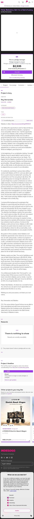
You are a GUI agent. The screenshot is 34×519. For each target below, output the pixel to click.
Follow (17, 72)
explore (9, 393)
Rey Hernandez (7, 12)
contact (9, 102)
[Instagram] (9, 458)
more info (3, 102)
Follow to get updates (10, 380)
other (3, 114)
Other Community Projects (8, 107)
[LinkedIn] (11, 458)
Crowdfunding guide (23, 367)
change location (24, 6)
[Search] (19, 2)
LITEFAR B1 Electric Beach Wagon (14, 431)
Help (13, 367)
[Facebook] (2, 458)
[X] (4, 458)
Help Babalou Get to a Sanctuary (17, 10)
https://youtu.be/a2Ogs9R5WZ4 (21, 124)
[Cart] (23, 2)
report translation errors (13, 468)
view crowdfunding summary (17, 77)
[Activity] (26, 2)
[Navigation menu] (32, 2)
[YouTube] (7, 458)
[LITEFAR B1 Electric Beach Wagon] (15, 411)
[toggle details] (30, 441)
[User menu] (29, 2)
